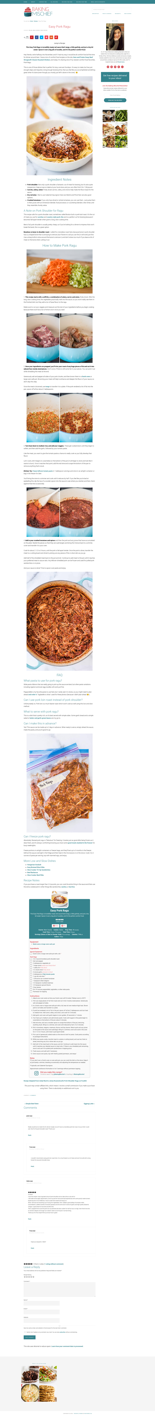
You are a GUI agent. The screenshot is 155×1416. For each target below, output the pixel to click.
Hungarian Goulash (34, 865)
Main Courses (36, 30)
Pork (41, 30)
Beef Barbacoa (32, 872)
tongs (47, 386)
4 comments (33, 1095)
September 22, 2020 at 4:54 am (34, 1183)
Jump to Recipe (59, 43)
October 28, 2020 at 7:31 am (33, 1118)
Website (26, 1317)
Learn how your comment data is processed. (67, 1346)
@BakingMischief (59, 1074)
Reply (29, 1135)
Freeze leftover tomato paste (43, 471)
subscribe (62, 1332)
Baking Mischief (38, 12)
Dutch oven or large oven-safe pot (44, 944)
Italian (30, 30)
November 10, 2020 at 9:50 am (36, 1149)
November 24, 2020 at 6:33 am (36, 1232)
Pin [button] (64, 926)
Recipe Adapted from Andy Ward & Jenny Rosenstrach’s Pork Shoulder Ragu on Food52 (55, 1081)
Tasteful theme (78, 1413)
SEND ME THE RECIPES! (115, 100)
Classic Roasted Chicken (41, 60)
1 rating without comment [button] (53, 1264)
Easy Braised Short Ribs (35, 867)
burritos (72, 887)
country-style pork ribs (55, 217)
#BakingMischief (79, 1074)
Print (56, 926)
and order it (32, 694)
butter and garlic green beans (40, 718)
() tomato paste (48, 974)
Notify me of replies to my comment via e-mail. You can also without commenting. (51, 1332)
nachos (64, 887)
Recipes (45, 30)
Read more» (121, 62)
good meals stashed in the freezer (80, 843)
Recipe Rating (27, 1275)
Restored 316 (88, 1413)
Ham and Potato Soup (81, 57)
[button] (56, 919)
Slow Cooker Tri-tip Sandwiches (38, 870)
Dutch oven (86, 376)
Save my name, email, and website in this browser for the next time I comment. (45, 1328)
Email (26, 1308)
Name (26, 1300)
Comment (27, 1281)
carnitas (41, 217)
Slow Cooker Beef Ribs (35, 875)
